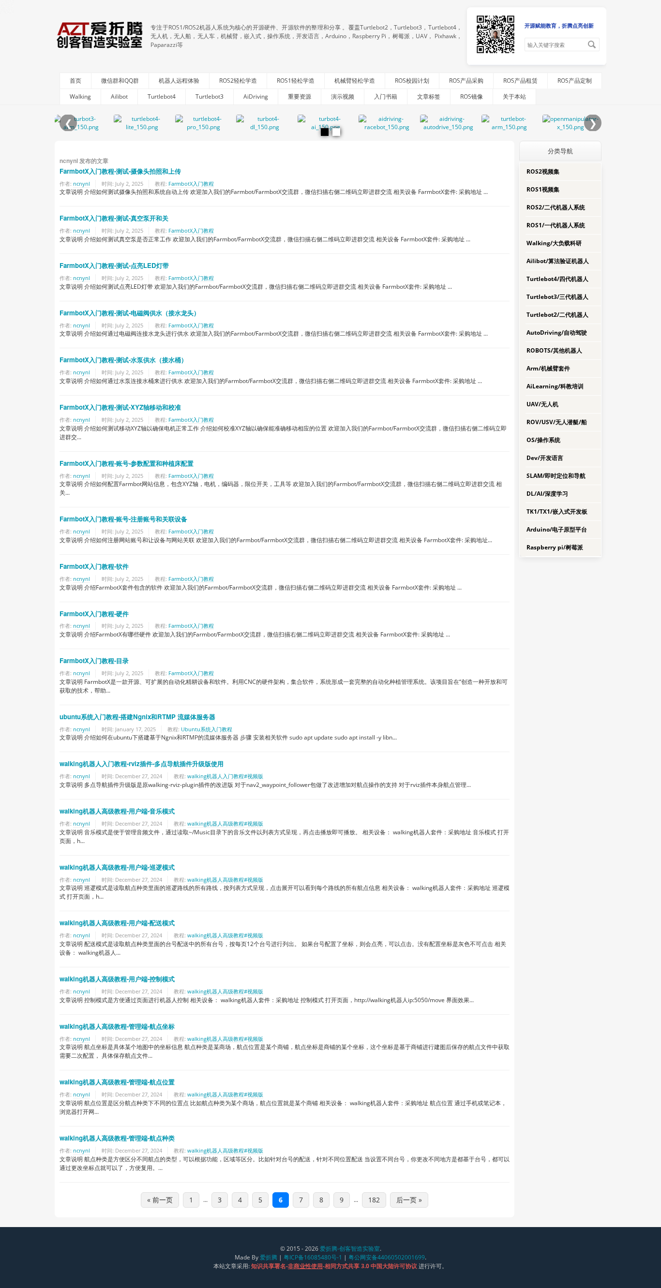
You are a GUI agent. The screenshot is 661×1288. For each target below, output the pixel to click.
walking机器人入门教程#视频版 (225, 776)
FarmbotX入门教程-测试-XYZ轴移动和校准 (120, 407)
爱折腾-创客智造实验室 (350, 1248)
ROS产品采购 (466, 80)
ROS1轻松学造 (296, 80)
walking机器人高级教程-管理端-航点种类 (117, 1137)
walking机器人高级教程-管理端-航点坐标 (117, 1026)
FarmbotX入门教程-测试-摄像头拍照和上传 (120, 171)
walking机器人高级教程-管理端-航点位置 (117, 1081)
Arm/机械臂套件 (548, 368)
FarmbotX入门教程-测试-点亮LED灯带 (114, 265)
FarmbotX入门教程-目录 (94, 660)
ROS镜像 (471, 96)
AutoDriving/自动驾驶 (556, 332)
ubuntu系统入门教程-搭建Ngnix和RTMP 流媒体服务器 (137, 716)
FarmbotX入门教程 (191, 183)
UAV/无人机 (542, 404)
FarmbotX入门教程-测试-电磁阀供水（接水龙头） (130, 312)
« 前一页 (160, 1199)
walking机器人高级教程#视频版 (225, 823)
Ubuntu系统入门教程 (206, 729)
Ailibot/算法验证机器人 (557, 261)
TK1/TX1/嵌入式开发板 (556, 511)
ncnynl (81, 183)
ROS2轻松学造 (238, 80)
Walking (80, 96)
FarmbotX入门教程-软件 (94, 566)
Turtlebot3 (209, 96)
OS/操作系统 (543, 440)
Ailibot (119, 96)
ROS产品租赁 (520, 80)
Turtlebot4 (162, 96)
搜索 (592, 44)
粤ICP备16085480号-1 (313, 1257)
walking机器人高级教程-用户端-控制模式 (117, 978)
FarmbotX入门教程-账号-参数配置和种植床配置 (127, 463)
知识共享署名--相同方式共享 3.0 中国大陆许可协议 (335, 1266)
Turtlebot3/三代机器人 (557, 297)
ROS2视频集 (542, 171)
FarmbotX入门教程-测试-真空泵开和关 (114, 217)
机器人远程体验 (179, 80)
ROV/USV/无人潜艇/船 (556, 422)
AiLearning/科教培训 (555, 386)
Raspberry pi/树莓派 (554, 547)
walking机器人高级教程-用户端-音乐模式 (117, 810)
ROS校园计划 (412, 80)
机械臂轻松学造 (354, 80)
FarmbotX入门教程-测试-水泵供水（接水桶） (123, 359)
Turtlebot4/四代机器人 (557, 279)
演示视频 (342, 96)
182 (374, 1199)
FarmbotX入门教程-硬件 (94, 613)
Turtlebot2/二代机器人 (557, 315)
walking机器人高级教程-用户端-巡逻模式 (117, 867)
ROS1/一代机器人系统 (555, 225)
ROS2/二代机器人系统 (555, 207)
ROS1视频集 (542, 189)
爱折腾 (268, 1257)
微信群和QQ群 (120, 80)
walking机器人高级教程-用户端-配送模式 (117, 922)
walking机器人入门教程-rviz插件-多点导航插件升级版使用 (142, 763)
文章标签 (428, 96)
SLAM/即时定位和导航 (556, 476)
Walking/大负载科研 (554, 243)
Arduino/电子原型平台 (556, 529)
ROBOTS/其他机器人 (554, 350)
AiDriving (255, 96)
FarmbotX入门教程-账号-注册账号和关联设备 (123, 518)
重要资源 (299, 96)
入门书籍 (385, 96)
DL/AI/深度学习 (547, 493)
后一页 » (409, 1199)
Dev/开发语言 (544, 458)
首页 (75, 80)
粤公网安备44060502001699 (386, 1257)
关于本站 (514, 96)
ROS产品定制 (574, 80)
